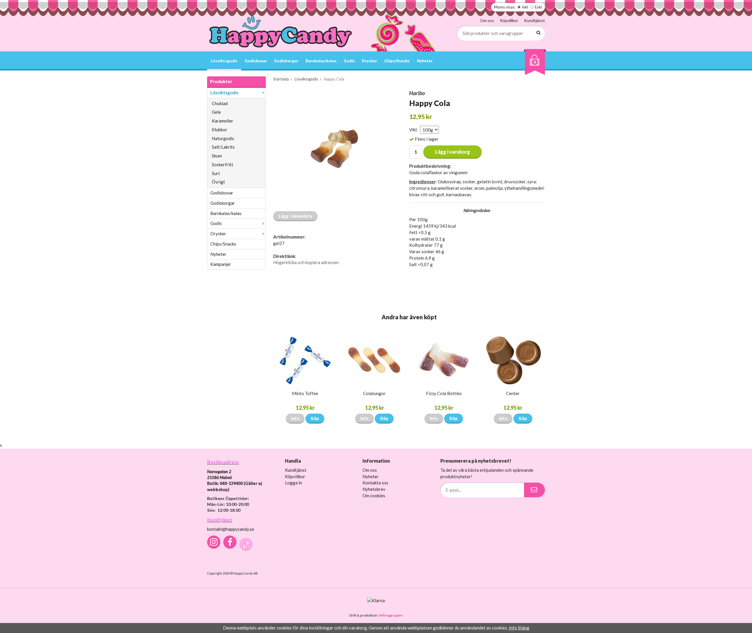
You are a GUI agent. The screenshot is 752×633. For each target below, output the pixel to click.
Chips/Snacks (397, 60)
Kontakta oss (375, 482)
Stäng (523, 627)
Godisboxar (256, 60)
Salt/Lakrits (223, 147)
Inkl (525, 7)
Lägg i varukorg (452, 152)
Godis (349, 60)
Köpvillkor (509, 20)
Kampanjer (220, 264)
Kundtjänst (534, 20)
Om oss (487, 20)
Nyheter (425, 60)
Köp (315, 418)
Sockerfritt (222, 164)
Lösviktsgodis (224, 60)
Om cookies (373, 495)
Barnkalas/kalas (321, 60)
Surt (216, 173)
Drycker (369, 60)
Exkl (538, 7)
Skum (217, 155)
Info (295, 418)
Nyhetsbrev (373, 489)
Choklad (220, 103)
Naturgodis (223, 138)
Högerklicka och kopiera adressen (306, 262)
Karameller (222, 120)
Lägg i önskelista (295, 216)
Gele (216, 112)
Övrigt (218, 181)
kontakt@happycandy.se (230, 529)
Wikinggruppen (391, 615)
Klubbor (219, 129)
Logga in (293, 482)
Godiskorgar (286, 60)
